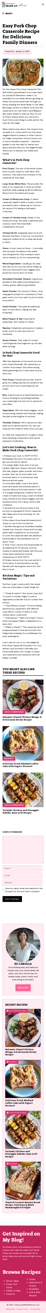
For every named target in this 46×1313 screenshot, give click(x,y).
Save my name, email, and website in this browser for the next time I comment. (24, 890)
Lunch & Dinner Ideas (14, 712)
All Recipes (10, 1309)
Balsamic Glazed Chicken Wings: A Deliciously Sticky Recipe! (22, 718)
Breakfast (9, 759)
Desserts (10, 1294)
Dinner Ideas (12, 1281)
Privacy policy (22, 1309)
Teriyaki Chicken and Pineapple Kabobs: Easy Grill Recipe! (21, 811)
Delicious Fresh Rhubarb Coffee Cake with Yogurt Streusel (20, 765)
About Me (23, 987)
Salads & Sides (13, 1290)
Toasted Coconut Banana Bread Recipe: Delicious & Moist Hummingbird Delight (22, 1205)
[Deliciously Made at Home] (14, 4)
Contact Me (35, 1309)
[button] (43, 4)
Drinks (32, 1279)
